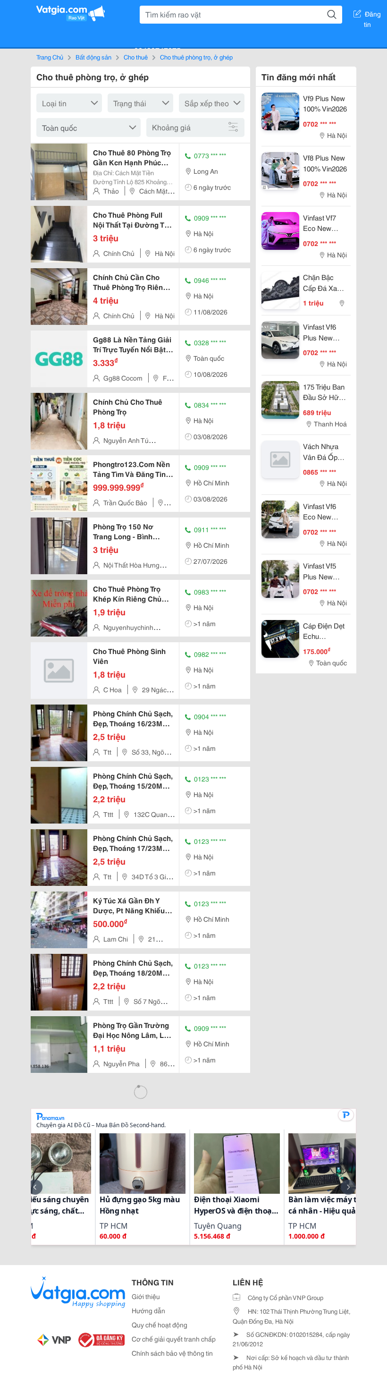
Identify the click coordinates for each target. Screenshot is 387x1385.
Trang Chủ (49, 56)
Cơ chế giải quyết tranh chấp (174, 1338)
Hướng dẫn (148, 1310)
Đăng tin (372, 15)
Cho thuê (136, 56)
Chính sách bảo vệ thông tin (172, 1353)
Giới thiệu (146, 1296)
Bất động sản (93, 56)
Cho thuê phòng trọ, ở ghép (196, 56)
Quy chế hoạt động (159, 1324)
